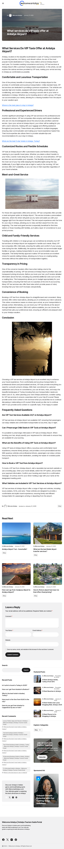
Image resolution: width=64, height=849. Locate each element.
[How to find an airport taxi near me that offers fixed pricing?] (47, 574)
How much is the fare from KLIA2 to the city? (15, 700)
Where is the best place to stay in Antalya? (18, 105)
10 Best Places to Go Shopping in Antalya (49, 715)
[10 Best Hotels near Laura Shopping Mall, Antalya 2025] (37, 702)
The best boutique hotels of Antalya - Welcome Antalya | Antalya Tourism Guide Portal (15, 734)
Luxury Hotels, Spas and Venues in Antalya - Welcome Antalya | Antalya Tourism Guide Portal (15, 722)
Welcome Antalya (49, 676)
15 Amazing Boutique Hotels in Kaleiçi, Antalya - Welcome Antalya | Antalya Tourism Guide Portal (16, 758)
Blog (59, 506)
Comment (8, 616)
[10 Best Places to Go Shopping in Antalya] (37, 713)
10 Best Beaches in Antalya (51, 691)
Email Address (37, 630)
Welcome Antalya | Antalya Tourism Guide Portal (22, 822)
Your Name (9, 630)
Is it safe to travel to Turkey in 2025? (14, 685)
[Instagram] (13, 797)
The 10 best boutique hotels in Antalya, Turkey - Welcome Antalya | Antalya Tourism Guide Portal (16, 746)
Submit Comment (12, 654)
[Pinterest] (16, 797)
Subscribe (42, 757)
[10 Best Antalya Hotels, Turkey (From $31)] (37, 679)
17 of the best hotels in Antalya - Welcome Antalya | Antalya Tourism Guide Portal (15, 769)
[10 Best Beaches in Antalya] (37, 690)
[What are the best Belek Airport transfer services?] (47, 533)
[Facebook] (6, 797)
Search (4, 665)
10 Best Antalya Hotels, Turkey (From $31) (50, 680)
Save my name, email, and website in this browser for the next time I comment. (30, 649)
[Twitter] (9, 797)
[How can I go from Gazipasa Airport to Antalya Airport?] (16, 574)
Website (7, 640)
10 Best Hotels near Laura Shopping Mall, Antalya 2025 (52, 704)
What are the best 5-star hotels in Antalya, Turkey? (21, 141)
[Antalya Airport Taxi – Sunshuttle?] (16, 533)
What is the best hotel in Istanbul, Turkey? (13, 694)
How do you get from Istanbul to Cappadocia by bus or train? (13, 706)
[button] (3, 3)
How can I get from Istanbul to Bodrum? (15, 689)
